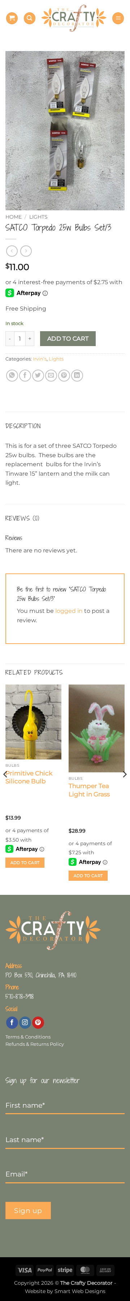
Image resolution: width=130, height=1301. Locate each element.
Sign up (28, 1210)
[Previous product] (25, 251)
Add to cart (68, 338)
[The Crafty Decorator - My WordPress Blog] (74, 18)
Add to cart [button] (25, 862)
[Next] (124, 789)
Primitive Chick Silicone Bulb (28, 777)
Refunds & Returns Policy (34, 1044)
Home (13, 217)
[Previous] (5, 789)
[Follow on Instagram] (25, 1022)
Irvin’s (40, 359)
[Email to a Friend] (51, 376)
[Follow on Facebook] (12, 1022)
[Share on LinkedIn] (77, 376)
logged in (69, 610)
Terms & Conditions (28, 1037)
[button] (12, 18)
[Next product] (11, 251)
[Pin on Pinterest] (64, 376)
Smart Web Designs (80, 1291)
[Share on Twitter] (38, 376)
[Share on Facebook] (25, 376)
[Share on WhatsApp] (12, 376)
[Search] (29, 18)
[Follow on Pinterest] (38, 1022)
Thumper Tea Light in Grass (89, 789)
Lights (38, 217)
